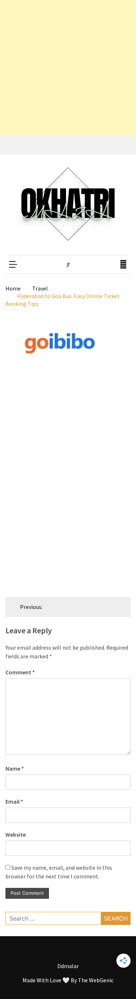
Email (14, 801)
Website (15, 834)
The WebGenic (96, 980)
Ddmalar (68, 966)
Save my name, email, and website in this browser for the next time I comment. (58, 872)
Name (14, 768)
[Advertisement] (68, 68)
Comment (20, 672)
